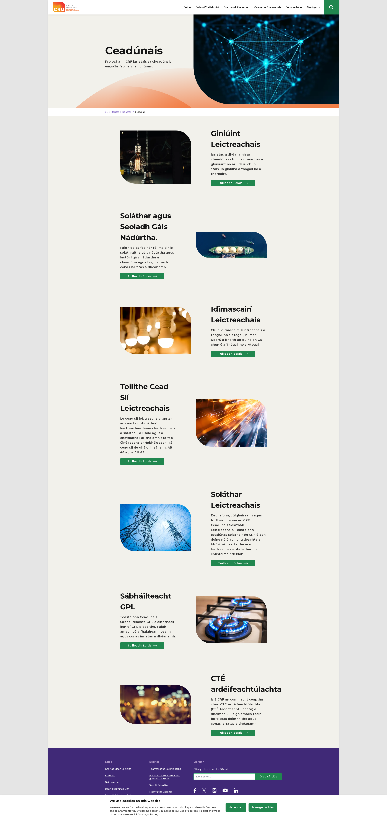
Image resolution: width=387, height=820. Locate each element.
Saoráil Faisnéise (158, 785)
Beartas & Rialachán (236, 7)
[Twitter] (204, 790)
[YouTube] (225, 790)
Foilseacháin (294, 7)
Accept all (235, 807)
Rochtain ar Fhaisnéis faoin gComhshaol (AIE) (164, 777)
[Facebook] (195, 790)
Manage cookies (263, 807)
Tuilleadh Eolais (230, 183)
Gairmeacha (112, 782)
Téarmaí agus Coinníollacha (165, 768)
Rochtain (110, 775)
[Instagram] (214, 790)
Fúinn (187, 7)
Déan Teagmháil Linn (117, 788)
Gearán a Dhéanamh (267, 7)
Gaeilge (312, 7)
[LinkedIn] (236, 790)
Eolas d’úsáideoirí (207, 7)
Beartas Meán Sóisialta (118, 768)
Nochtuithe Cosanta (160, 791)
